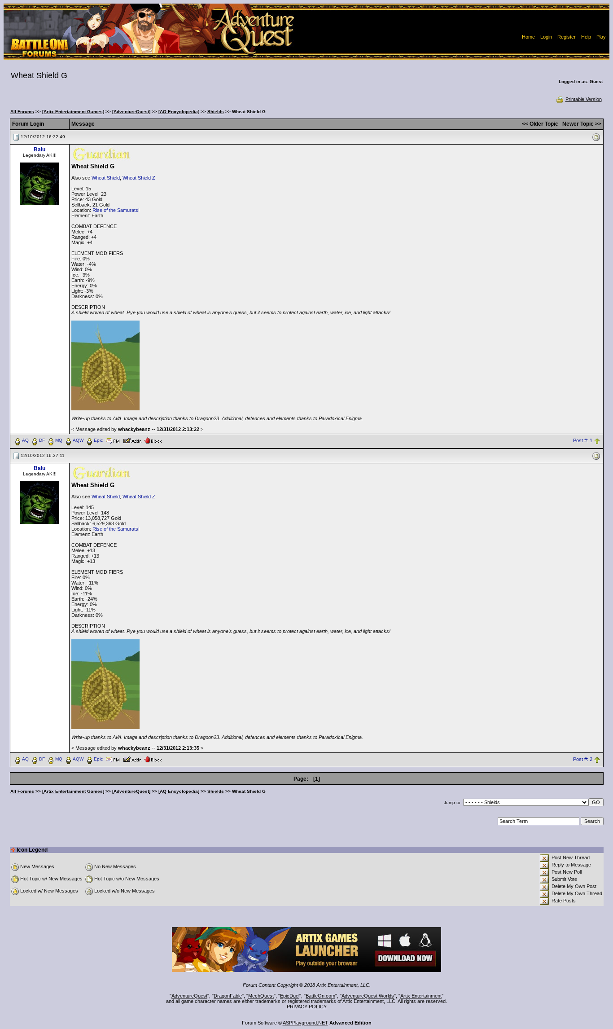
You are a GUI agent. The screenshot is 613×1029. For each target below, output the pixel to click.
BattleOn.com (320, 995)
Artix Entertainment (421, 995)
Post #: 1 (582, 440)
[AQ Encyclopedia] (178, 111)
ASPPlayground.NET (305, 1022)
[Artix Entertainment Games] (73, 111)
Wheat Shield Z (139, 177)
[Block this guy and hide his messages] (153, 440)
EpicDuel (289, 995)
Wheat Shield (106, 177)
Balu (39, 149)
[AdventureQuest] (131, 111)
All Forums (22, 111)
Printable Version (583, 99)
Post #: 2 (582, 759)
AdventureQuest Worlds (368, 995)
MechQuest (261, 995)
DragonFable (228, 995)
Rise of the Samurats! (116, 210)
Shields (215, 111)
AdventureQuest (189, 995)
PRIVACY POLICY (307, 1006)
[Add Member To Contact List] (132, 440)
